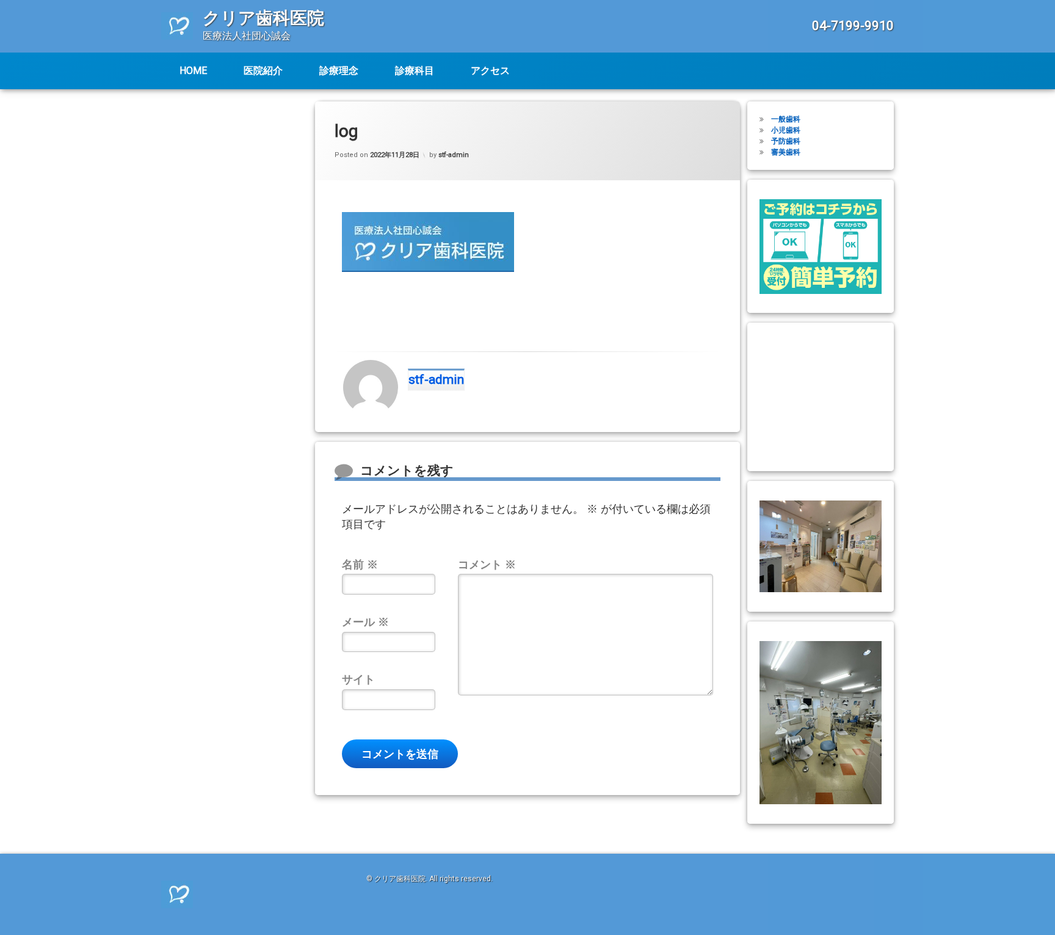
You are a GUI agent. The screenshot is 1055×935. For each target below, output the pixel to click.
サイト (358, 679)
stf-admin (453, 155)
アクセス (490, 70)
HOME (193, 70)
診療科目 (414, 70)
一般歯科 (785, 119)
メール (365, 621)
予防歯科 (785, 141)
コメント (487, 564)
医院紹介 (263, 70)
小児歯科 (785, 130)
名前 (360, 564)
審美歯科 (785, 152)
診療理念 (338, 70)
